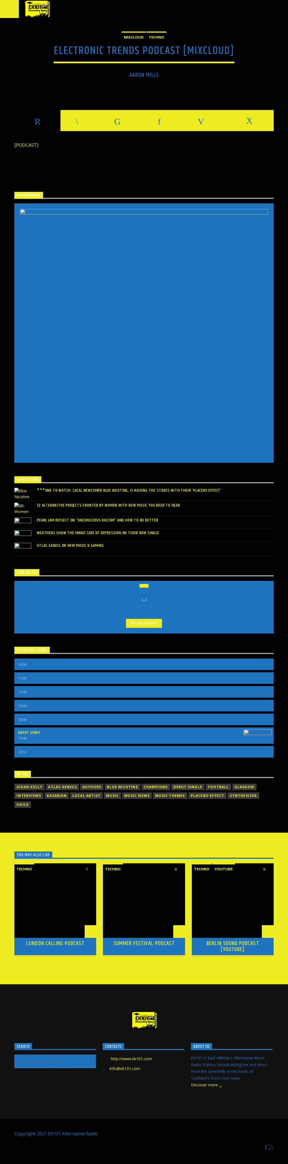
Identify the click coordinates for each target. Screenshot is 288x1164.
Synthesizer (243, 795)
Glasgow (244, 787)
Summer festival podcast (144, 943)
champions (156, 787)
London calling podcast (55, 943)
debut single (188, 787)
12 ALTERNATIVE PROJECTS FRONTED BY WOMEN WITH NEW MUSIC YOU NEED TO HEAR (108, 505)
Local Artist (86, 795)
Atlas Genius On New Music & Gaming (70, 545)
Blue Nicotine (122, 787)
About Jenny (29, 732)
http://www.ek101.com (131, 1058)
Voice (23, 804)
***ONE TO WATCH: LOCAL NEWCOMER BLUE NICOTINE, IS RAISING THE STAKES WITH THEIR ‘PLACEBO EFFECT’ (129, 490)
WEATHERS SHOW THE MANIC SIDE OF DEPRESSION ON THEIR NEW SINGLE (98, 533)
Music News (137, 795)
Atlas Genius (62, 787)
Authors (91, 787)
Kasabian (57, 795)
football (218, 787)
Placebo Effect (207, 795)
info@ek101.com (124, 1068)
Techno (156, 37)
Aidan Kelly (29, 787)
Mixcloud (134, 37)
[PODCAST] (26, 145)
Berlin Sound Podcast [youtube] (232, 946)
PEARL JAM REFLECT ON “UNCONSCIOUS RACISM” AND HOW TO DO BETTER (97, 520)
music (112, 795)
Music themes (170, 795)
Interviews (29, 795)
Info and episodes (144, 623)
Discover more (205, 1084)
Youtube (224, 868)
